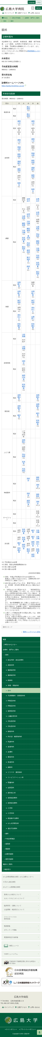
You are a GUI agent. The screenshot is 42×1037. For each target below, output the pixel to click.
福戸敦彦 (19, 301)
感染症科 (11, 665)
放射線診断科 (12, 798)
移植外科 (11, 731)
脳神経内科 (12, 670)
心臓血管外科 (12, 716)
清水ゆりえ (19, 316)
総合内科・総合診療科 (16, 660)
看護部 (7, 849)
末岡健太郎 (19, 397)
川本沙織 (23, 231)
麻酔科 (10, 767)
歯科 (7, 833)
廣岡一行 (19, 122)
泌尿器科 (11, 787)
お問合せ (35, 1007)
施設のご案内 (7, 864)
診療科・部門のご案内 (32, 18)
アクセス (22, 13)
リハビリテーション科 (16, 777)
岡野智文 (37, 478)
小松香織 (23, 335)
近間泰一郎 (19, 284)
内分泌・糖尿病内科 (15, 736)
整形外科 (11, 757)
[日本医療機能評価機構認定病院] (21, 972)
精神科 (10, 680)
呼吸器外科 (12, 706)
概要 (4, 639)
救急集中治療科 (13, 818)
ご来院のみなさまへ (10, 644)
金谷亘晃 (19, 169)
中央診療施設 (10, 839)
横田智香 (23, 224)
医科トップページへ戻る (31, 632)
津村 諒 (23, 362)
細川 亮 (19, 416)
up (39, 1033)
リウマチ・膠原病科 (15, 772)
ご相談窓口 (7, 869)
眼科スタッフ (7, 627)
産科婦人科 (12, 793)
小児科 (10, 808)
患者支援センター (33, 51)
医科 (4, 21)
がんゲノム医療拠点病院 (11, 887)
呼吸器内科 (12, 701)
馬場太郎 (19, 148)
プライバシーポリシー (28, 1029)
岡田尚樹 (19, 155)
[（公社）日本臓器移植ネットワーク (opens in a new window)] (21, 982)
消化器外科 (12, 726)
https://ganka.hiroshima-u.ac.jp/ (13, 86)
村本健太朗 (19, 325)
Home (6, 18)
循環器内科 (12, 711)
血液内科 (11, 747)
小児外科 (11, 813)
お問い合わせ (35, 13)
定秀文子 (28, 200)
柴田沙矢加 (23, 377)
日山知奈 (37, 235)
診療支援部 (9, 854)
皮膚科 (10, 752)
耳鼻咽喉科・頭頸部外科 (16, 695)
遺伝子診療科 (12, 828)
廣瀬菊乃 (19, 162)
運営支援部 (9, 859)
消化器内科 (12, 721)
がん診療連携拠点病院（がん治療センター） (18, 877)
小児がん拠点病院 (9, 882)
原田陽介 (23, 441)
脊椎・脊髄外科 (13, 685)
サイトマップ (9, 13)
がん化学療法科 (13, 823)
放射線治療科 (12, 803)
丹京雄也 (28, 244)
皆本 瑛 (23, 462)
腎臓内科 (11, 782)
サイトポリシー (11, 1029)
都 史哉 (28, 237)
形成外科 (11, 762)
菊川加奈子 (23, 248)
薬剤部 (7, 844)
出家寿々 (32, 317)
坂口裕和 (28, 108)
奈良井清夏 (23, 239)
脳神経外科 (12, 675)
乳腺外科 (11, 742)
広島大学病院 (16, 18)
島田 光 (19, 184)
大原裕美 (23, 217)
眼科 (9, 690)
